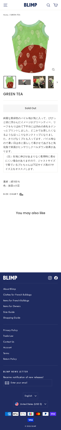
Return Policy (10, 359)
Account (7, 347)
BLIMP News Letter (15, 371)
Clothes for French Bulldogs (17, 294)
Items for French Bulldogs (16, 300)
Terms (6, 353)
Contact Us (8, 341)
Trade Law (8, 335)
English (28, 395)
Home (5, 14)
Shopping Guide (11, 317)
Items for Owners (11, 306)
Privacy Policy (10, 330)
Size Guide (9, 312)
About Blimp (9, 289)
